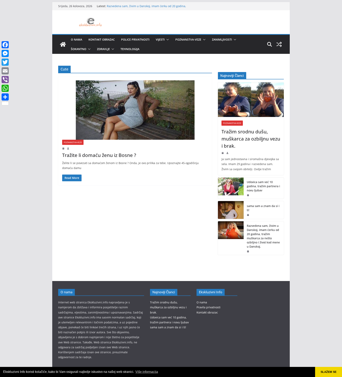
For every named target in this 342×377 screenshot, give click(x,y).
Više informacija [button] (146, 371)
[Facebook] (5, 44)
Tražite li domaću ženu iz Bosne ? (99, 155)
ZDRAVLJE (103, 49)
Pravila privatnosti (208, 307)
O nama (76, 39)
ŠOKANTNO (78, 49)
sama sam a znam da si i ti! (263, 208)
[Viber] (5, 79)
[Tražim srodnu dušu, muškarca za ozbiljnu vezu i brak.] (251, 99)
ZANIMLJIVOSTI (222, 39)
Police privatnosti (135, 39)
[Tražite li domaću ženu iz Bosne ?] (135, 110)
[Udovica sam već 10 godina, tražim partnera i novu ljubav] (231, 188)
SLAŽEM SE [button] (328, 371)
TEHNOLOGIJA (130, 49)
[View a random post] (279, 44)
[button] (167, 39)
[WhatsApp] (5, 88)
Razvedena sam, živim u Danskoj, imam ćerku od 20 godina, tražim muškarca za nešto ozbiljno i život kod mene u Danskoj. (263, 236)
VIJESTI (160, 39)
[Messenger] (5, 53)
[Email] (5, 70)
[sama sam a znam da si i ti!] (231, 210)
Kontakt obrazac (101, 39)
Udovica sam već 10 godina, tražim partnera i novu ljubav (263, 186)
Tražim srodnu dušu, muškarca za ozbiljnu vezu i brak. (250, 138)
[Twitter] (5, 62)
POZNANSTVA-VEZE (188, 39)
